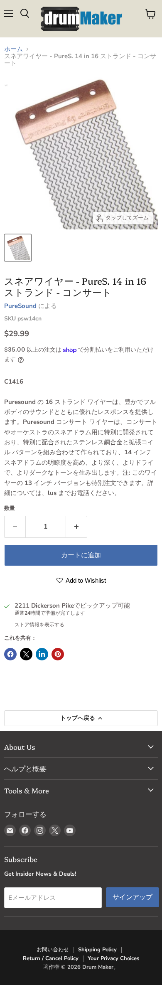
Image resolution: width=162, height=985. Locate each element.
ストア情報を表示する (39, 625)
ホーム (13, 49)
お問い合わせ (53, 949)
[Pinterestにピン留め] (58, 654)
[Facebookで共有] (10, 654)
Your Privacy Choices (113, 958)
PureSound (20, 306)
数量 (9, 508)
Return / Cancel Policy (51, 958)
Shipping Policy (97, 949)
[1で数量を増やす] (76, 526)
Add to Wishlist (85, 580)
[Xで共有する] (26, 654)
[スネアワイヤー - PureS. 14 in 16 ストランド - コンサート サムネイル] (18, 247)
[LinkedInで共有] (42, 654)
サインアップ (132, 897)
